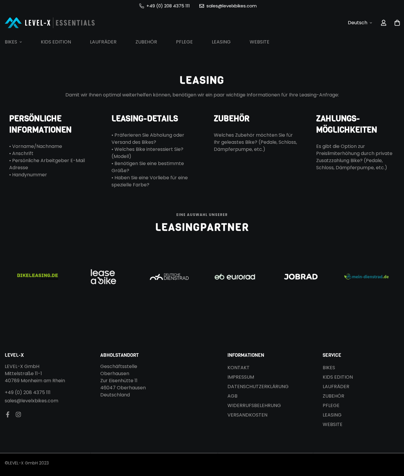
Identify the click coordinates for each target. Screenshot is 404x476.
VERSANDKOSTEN (247, 415)
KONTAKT (238, 367)
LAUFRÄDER (103, 41)
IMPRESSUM (240, 377)
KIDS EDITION (56, 41)
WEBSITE (259, 41)
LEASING (221, 41)
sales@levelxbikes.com (31, 400)
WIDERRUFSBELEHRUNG (254, 405)
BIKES (329, 367)
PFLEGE (184, 41)
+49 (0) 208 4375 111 (28, 392)
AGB (232, 396)
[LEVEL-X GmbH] (50, 22)
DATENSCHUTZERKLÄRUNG (258, 386)
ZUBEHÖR (146, 41)
